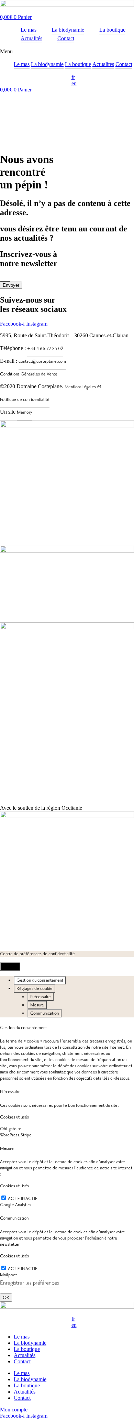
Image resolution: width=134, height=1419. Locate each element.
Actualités (103, 64)
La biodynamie (47, 64)
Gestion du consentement (39, 980)
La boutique (78, 64)
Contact (123, 64)
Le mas (22, 64)
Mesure (37, 1005)
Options (10, 966)
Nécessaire (40, 997)
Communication (44, 1013)
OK (6, 1298)
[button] (67, 51)
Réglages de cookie (34, 988)
